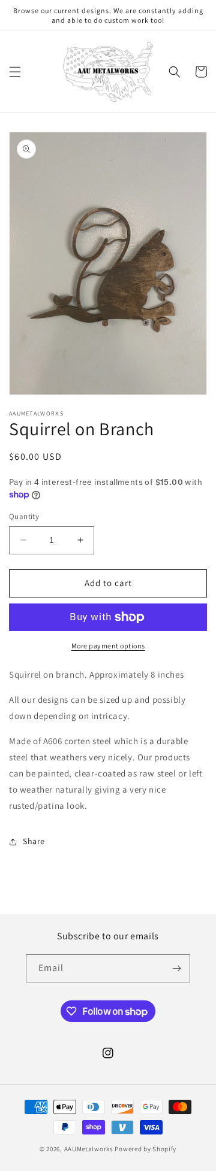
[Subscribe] (176, 968)
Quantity (24, 516)
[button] (15, 72)
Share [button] (34, 841)
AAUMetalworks (88, 1149)
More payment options (108, 645)
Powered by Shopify (145, 1149)
